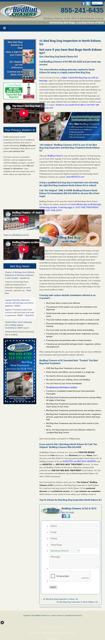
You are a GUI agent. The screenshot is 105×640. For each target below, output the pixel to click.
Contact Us (60, 615)
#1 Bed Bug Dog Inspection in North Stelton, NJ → (78, 602)
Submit (53, 587)
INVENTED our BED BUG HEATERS (79, 461)
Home (54, 615)
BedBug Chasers (55, 156)
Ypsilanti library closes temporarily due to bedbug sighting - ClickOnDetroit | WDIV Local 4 (18, 325)
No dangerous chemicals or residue (61, 387)
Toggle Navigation (4, 28)
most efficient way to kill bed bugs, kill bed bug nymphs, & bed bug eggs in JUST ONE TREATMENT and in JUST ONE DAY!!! (70, 207)
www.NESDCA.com (75, 177)
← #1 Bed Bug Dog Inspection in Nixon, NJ (59, 599)
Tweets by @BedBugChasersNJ (16, 235)
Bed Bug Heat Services (73, 615)
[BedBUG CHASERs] (21, 17)
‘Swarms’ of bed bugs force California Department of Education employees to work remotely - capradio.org (19, 275)
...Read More (29, 315)
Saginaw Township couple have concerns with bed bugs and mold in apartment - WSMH (19, 303)
